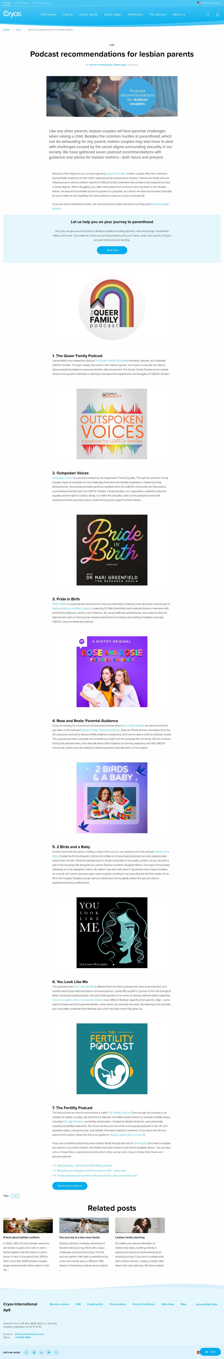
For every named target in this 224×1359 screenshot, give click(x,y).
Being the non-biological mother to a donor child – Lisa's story (91, 1170)
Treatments (135, 14)
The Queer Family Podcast (110, 360)
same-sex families (116, 173)
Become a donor (42, 2)
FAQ (78, 1304)
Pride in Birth (59, 604)
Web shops (168, 1304)
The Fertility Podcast (119, 1112)
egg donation (75, 1121)
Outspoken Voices (62, 478)
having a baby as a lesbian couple (71, 608)
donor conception (62, 1000)
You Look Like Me (84, 986)
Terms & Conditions (143, 1304)
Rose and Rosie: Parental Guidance (100, 730)
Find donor (48, 14)
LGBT (15, 1195)
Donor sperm (88, 14)
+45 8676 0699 (22, 1337)
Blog (18, 30)
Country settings (211, 3)
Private (7, 2)
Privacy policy (118, 1304)
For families (158, 14)
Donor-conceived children (88, 1000)
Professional (22, 2)
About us (179, 14)
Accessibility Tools (206, 1304)
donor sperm (140, 1143)
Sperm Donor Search (70, 1186)
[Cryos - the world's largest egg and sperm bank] (12, 14)
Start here (112, 250)
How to (68, 14)
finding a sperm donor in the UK (127, 1135)
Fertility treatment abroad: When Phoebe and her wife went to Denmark (97, 1175)
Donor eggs (112, 14)
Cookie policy (95, 1304)
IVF (65, 1121)
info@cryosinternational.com (29, 1334)
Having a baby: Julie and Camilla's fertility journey (84, 1165)
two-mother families (133, 725)
